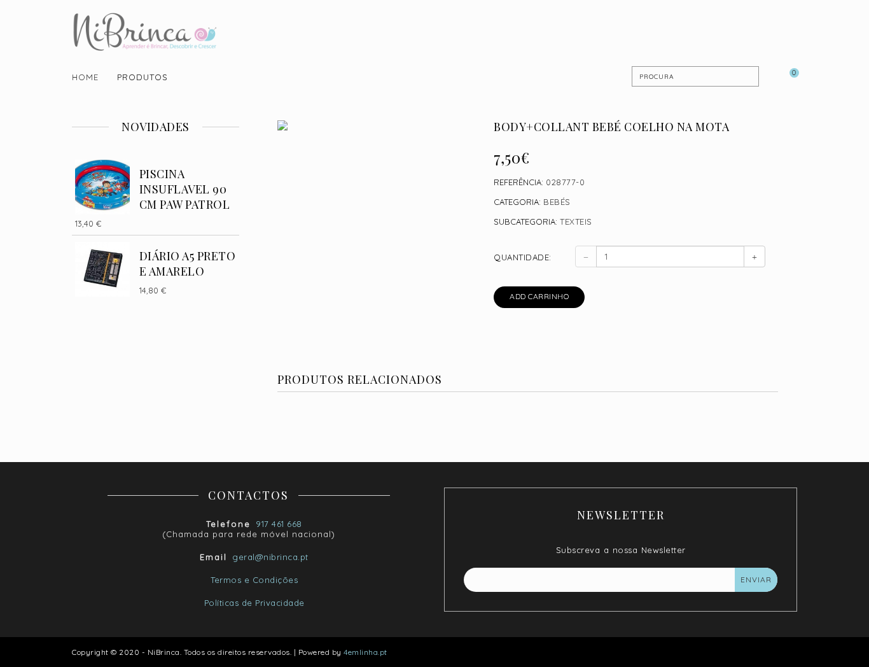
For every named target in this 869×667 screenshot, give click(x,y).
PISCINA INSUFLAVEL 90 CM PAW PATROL (184, 189)
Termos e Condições (254, 580)
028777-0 (565, 182)
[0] (787, 77)
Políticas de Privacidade (254, 603)
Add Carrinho (539, 296)
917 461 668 (279, 524)
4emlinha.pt (365, 652)
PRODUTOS (142, 77)
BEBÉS (557, 202)
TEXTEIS (576, 221)
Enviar (756, 579)
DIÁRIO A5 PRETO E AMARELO (187, 263)
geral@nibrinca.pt (270, 557)
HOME (85, 77)
